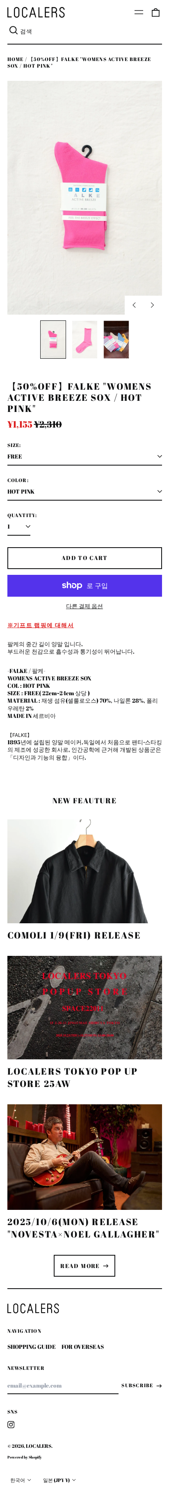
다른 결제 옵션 (84, 606)
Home (15, 59)
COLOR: (18, 480)
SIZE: (14, 445)
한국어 (18, 1480)
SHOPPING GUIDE (31, 1346)
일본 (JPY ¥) (57, 1480)
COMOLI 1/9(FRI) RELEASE (74, 935)
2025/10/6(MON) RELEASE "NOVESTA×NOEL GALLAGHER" (83, 1228)
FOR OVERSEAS (83, 1346)
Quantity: (22, 515)
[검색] (14, 31)
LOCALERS (38, 1445)
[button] (155, 12)
